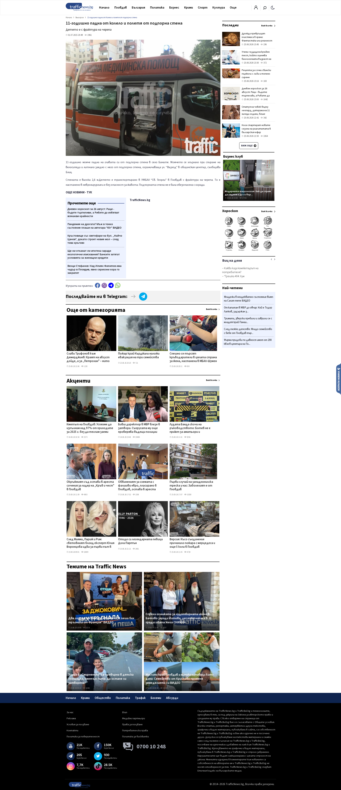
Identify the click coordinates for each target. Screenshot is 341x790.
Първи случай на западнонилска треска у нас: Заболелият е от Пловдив (191, 486)
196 (265, 44)
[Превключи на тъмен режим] (273, 7)
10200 (188, 494)
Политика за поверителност (83, 736)
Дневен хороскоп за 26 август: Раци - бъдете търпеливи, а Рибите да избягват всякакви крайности (256, 96)
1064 (265, 136)
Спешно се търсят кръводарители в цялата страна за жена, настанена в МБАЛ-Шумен (193, 357)
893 (188, 366)
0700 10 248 (151, 747)
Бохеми (156, 698)
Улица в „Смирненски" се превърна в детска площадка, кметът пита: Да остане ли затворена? (101, 679)
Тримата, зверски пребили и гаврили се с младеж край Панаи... (248, 320)
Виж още (247, 145)
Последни (230, 25)
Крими (188, 7)
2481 (137, 549)
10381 (87, 688)
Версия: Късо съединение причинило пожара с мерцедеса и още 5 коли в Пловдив (192, 543)
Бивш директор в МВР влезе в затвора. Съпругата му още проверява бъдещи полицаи (139, 428)
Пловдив (120, 7)
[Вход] (256, 8)
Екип (124, 712)
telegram (111, 285)
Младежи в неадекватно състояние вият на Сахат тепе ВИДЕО (248, 299)
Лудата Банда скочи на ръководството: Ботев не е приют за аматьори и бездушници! (190, 428)
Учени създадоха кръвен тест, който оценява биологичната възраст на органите (256, 57)
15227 (165, 688)
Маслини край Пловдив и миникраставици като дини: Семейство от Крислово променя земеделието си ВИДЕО (180, 679)
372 (265, 62)
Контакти (72, 730)
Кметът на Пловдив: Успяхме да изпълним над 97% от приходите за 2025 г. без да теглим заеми (90, 428)
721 (136, 363)
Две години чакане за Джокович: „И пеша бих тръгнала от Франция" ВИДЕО (101, 620)
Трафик (140, 698)
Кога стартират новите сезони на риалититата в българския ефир (256, 128)
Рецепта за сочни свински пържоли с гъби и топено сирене (256, 73)
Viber (104, 285)
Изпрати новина (338, 379)
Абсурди (172, 698)
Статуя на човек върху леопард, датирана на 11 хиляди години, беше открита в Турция (256, 112)
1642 (265, 99)
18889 (85, 552)
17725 (244, 198)
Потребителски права (135, 730)
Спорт (202, 7)
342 (265, 117)
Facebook (97, 285)
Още (233, 7)
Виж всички (211, 309)
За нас (70, 712)
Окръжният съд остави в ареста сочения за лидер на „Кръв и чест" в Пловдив (90, 486)
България (138, 7)
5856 (188, 437)
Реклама (71, 718)
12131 (87, 627)
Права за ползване (132, 724)
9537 (164, 627)
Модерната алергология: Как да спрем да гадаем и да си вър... (248, 193)
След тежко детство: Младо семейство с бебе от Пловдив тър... (248, 331)
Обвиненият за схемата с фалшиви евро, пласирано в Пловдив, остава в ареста (137, 486)
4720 (188, 552)
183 (265, 81)
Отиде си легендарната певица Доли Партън (140, 541)
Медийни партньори (133, 718)
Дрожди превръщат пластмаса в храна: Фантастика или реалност (257, 37)
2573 (85, 437)
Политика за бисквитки (135, 736)
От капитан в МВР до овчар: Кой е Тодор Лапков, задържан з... (248, 310)
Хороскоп (230, 210)
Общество (103, 698)
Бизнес (174, 7)
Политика (157, 7)
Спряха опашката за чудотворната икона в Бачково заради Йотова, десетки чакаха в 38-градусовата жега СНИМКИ (179, 618)
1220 (85, 366)
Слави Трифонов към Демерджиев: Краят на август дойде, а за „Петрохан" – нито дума (88, 358)
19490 (137, 437)
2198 (137, 494)
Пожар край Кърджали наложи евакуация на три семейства (138, 356)
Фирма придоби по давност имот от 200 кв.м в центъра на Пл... (248, 342)
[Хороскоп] (248, 250)
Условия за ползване (78, 724)
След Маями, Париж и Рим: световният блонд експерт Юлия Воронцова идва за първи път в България (90, 543)
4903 (85, 494)
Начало (104, 7)
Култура (218, 7)
